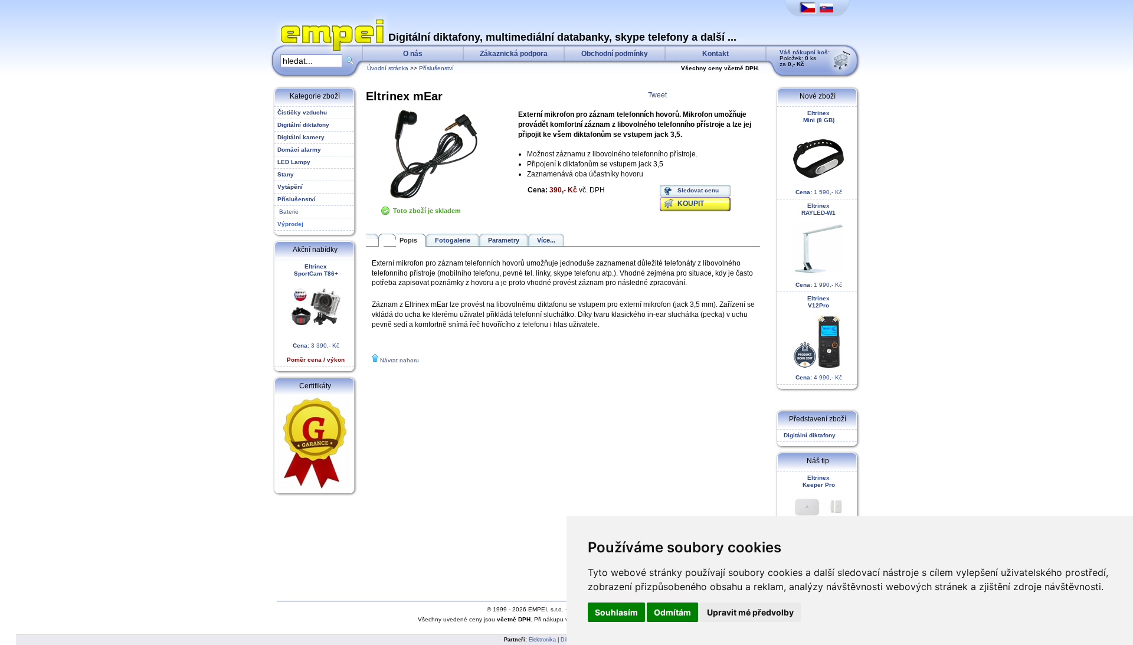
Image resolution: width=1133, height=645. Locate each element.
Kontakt (715, 54)
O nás (413, 54)
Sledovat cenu (698, 190)
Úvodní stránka (387, 68)
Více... (546, 240)
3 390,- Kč (316, 313)
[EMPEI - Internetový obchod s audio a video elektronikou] (329, 21)
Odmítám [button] (672, 612)
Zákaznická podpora (514, 54)
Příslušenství (436, 68)
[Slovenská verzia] (826, 8)
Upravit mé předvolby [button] (750, 612)
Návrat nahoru (399, 360)
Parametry (503, 240)
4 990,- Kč (818, 338)
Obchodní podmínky (614, 54)
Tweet (657, 95)
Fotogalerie (452, 240)
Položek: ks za (805, 58)
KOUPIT (690, 203)
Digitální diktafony (808, 435)
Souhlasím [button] (616, 612)
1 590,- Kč (818, 152)
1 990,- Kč (818, 245)
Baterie (288, 211)
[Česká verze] (808, 8)
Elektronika (542, 640)
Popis (408, 240)
